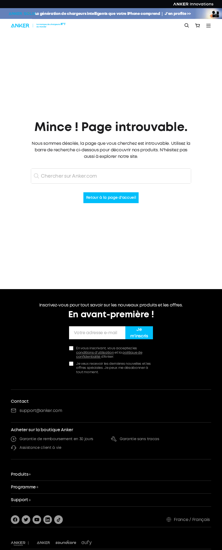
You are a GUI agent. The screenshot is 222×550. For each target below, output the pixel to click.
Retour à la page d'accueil (111, 198)
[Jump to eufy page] (86, 543)
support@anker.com (40, 410)
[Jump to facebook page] (15, 519)
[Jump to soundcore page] (66, 543)
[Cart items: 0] (197, 25)
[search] (187, 25)
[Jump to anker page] (18, 543)
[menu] (208, 25)
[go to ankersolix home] (22, 13)
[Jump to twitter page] (26, 519)
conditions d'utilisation (95, 352)
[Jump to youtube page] (36, 519)
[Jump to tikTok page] (58, 519)
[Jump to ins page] (47, 519)
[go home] (39, 25)
